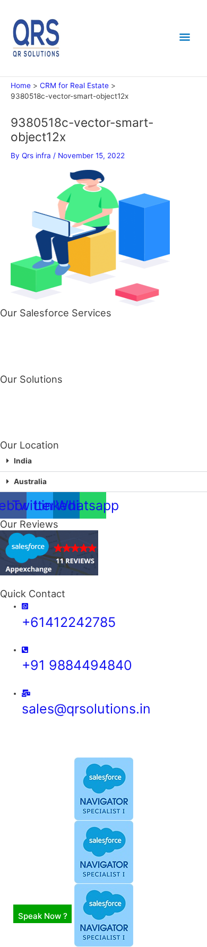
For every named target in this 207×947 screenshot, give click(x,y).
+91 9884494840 (77, 665)
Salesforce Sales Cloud (39, 323)
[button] (103, 461)
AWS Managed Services (41, 398)
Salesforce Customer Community (57, 359)
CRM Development (32, 389)
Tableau (13, 425)
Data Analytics (25, 416)
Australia (30, 481)
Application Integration (38, 407)
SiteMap (75, 752)
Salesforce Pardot (31, 341)
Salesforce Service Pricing (45, 369)
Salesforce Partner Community (53, 350)
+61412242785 (69, 622)
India (23, 461)
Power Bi (15, 435)
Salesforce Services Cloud (45, 332)
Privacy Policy (120, 752)
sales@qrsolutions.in (86, 709)
